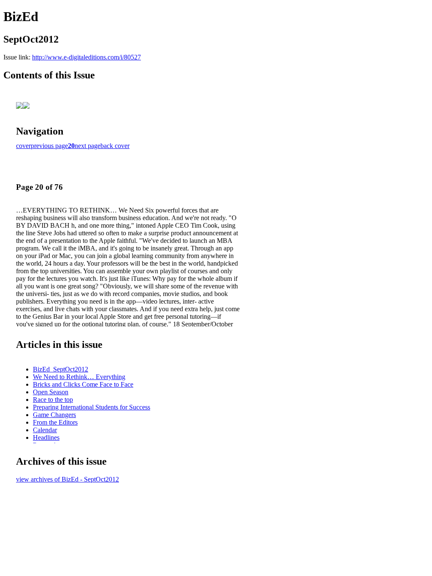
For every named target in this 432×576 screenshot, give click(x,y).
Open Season (50, 392)
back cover (115, 145)
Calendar (45, 429)
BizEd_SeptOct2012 (60, 369)
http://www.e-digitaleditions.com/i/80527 (86, 57)
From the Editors (55, 422)
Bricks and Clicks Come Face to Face (83, 384)
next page (87, 145)
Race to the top (53, 399)
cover (23, 145)
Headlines (46, 437)
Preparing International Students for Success (91, 407)
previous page (49, 145)
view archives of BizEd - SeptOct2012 (67, 479)
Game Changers (54, 414)
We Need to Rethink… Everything (79, 376)
